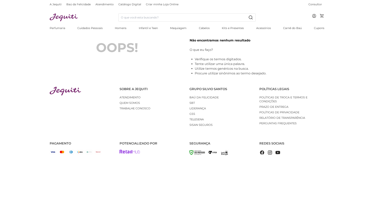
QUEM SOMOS (130, 103)
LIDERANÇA (197, 108)
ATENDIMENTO (130, 97)
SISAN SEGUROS (201, 125)
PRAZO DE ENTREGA (273, 107)
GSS (192, 114)
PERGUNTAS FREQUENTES (278, 123)
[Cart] (322, 17)
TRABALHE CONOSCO (135, 108)
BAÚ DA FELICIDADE (204, 97)
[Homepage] (65, 91)
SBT (192, 103)
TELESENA (196, 119)
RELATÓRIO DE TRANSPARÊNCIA (282, 118)
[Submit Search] (250, 17)
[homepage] (84, 18)
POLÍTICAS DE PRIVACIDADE (279, 112)
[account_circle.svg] (315, 20)
